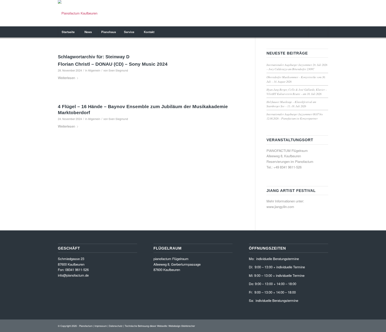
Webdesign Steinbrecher (181, 326)
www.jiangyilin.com (280, 206)
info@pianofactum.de (73, 275)
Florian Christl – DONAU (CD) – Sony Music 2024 (113, 64)
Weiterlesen (66, 77)
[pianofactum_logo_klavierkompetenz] (77, 13)
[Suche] (318, 32)
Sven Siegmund (118, 70)
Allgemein (94, 70)
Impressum (100, 326)
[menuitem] (68, 32)
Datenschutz (116, 326)
